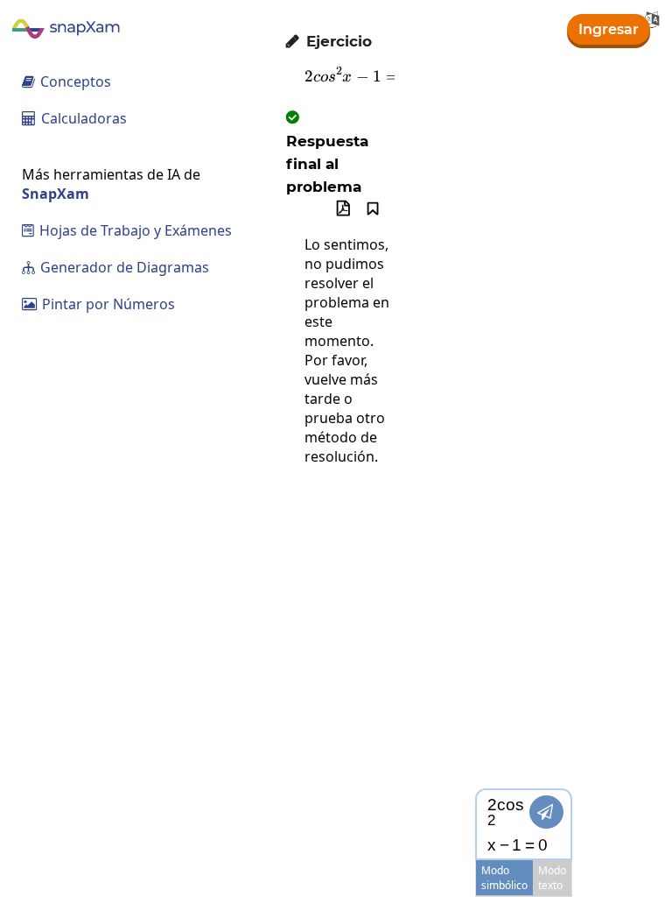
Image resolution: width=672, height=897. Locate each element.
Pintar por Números (98, 304)
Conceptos (66, 81)
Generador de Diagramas (115, 267)
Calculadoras (74, 118)
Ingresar (608, 29)
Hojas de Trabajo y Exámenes (127, 230)
